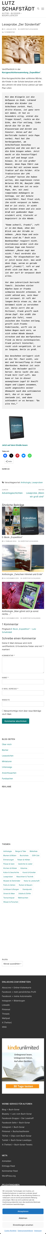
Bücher (5, 750)
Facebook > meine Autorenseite (17, 996)
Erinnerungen (8, 860)
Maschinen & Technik (24, 876)
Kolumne (23, 868)
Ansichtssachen (9, 773)
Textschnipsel (8, 898)
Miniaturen (7, 761)
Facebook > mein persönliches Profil (19, 992)
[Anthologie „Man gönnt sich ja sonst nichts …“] (23, 595)
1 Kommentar (9, 32)
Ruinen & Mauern (25, 885)
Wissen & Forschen (10, 902)
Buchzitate (24, 855)
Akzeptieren (23, 1211)
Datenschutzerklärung (25, 1231)
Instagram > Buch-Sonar (13, 1127)
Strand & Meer (9, 893)
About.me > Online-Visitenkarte (16, 987)
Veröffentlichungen (29, 29)
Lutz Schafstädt (18, 6)
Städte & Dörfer (24, 893)
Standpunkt (27, 889)
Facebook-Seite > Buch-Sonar (16, 1122)
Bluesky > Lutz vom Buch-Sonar (17, 1114)
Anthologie (26, 482)
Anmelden (6, 1161)
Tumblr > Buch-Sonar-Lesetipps (16, 1140)
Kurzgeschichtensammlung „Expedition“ (21, 72)
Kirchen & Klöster (10, 868)
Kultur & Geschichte (11, 872)
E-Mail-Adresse (10, 689)
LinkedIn (6, 1005)
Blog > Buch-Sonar (11, 1109)
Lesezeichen (7, 755)
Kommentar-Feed (10, 1171)
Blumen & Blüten (9, 855)
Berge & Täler (20, 851)
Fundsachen (7, 778)
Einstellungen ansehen (23, 1225)
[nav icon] (42, 8)
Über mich (7, 744)
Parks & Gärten (9, 885)
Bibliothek (34, 851)
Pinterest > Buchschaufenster (15, 1131)
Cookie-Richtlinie (10, 1231)
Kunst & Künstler (29, 872)
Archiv (5, 959)
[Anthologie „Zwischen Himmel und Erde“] (23, 558)
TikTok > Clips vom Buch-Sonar (16, 1136)
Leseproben (37, 482)
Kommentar (8, 655)
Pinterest (6, 1009)
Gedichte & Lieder (25, 864)
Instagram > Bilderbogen (13, 1000)
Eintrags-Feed (8, 1166)
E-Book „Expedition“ (12, 537)
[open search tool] (38, 9)
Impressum (38, 1231)
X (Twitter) (7, 1022)
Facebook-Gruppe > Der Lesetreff (18, 1118)
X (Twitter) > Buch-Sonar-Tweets (17, 1144)
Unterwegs (7, 767)
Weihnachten (23, 898)
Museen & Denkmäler (11, 881)
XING (4, 1027)
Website (6, 700)
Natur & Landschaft (31, 881)
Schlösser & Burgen (11, 889)
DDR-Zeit (35, 855)
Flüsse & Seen (8, 864)
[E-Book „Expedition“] (23, 521)
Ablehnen (23, 1218)
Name (5, 678)
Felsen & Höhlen (23, 860)
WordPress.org (9, 1176)
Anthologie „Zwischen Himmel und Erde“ (22, 574)
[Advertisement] (23, 815)
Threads (5, 1014)
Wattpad (6, 1018)
